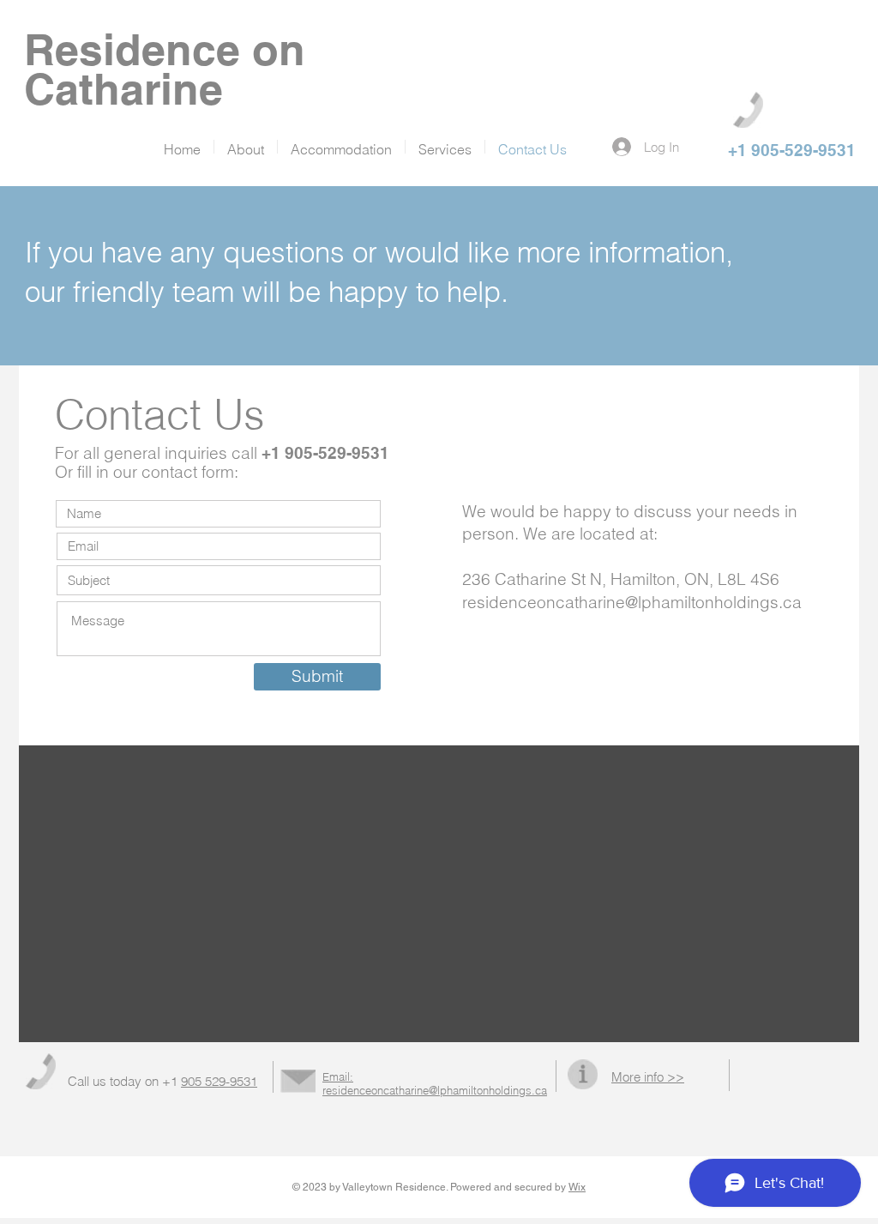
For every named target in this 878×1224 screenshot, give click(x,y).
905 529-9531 (219, 1081)
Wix (577, 1187)
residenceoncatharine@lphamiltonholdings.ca (632, 602)
